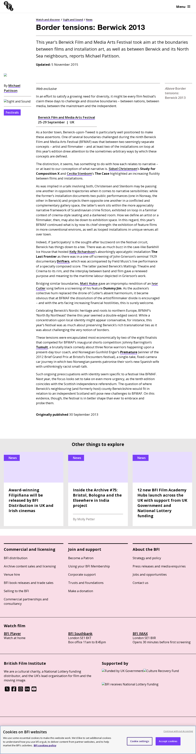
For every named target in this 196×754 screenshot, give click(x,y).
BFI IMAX (140, 633)
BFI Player (12, 633)
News (89, 19)
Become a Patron (80, 558)
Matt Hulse (89, 283)
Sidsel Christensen (123, 168)
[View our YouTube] (34, 690)
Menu (180, 6)
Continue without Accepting (178, 731)
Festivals (12, 112)
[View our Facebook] (14, 690)
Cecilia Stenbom (79, 173)
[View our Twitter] (7, 690)
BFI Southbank (80, 633)
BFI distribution (15, 558)
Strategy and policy (147, 558)
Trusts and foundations (86, 582)
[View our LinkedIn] (27, 690)
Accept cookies (168, 741)
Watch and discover (48, 19)
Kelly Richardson (82, 251)
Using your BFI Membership (89, 566)
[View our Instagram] (20, 690)
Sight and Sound (73, 19)
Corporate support (82, 574)
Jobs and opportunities (150, 574)
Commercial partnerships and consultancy (26, 601)
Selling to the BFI (16, 591)
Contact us (140, 582)
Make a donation (80, 591)
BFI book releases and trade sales (28, 582)
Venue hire (12, 574)
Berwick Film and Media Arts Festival (66, 117)
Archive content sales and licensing (30, 566)
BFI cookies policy (45, 745)
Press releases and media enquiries (159, 566)
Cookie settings (139, 741)
